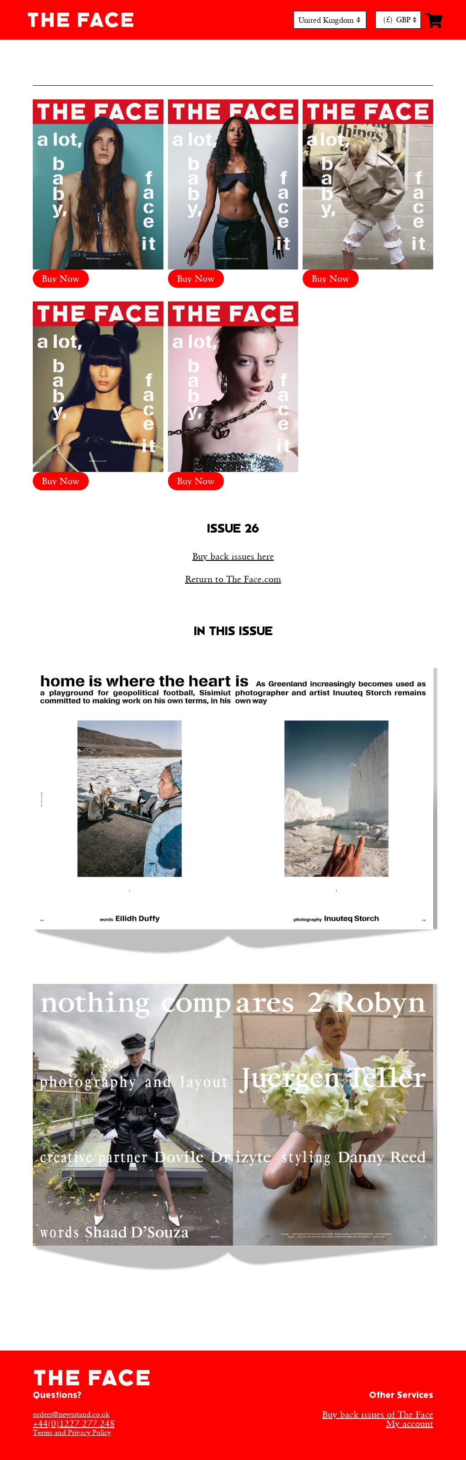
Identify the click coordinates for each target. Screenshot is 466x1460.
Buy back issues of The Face (377, 1414)
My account (409, 1423)
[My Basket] (431, 19)
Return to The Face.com (233, 579)
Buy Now (61, 278)
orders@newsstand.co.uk (71, 1414)
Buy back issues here (233, 556)
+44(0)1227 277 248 (74, 1423)
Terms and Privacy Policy (72, 1432)
